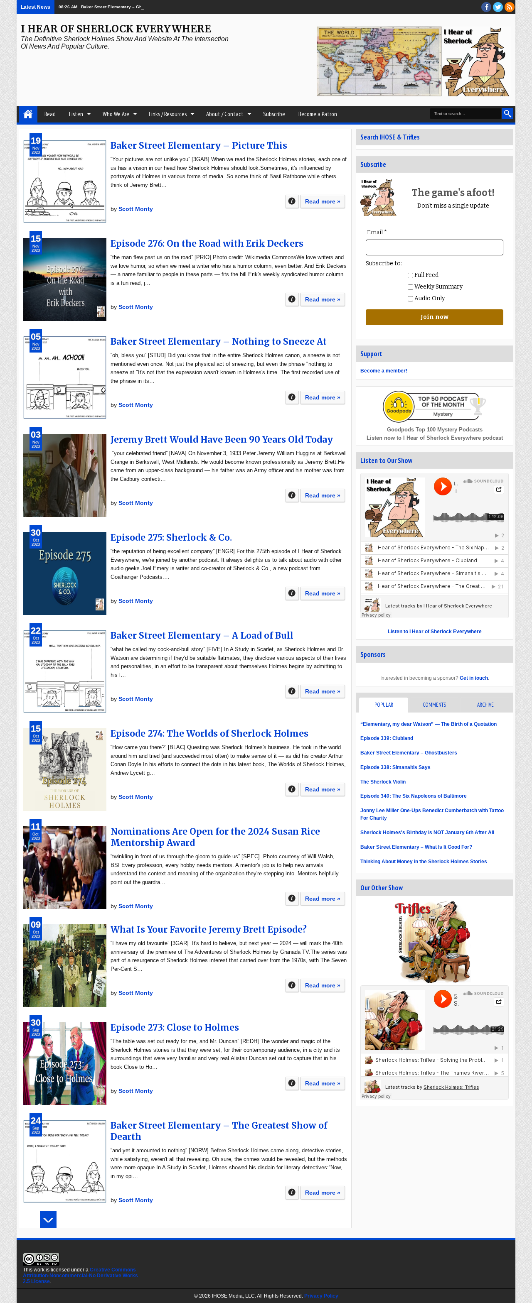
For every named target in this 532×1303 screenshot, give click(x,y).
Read (50, 114)
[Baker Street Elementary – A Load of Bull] (64, 671)
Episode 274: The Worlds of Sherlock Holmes (209, 733)
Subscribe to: (384, 263)
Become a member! (383, 371)
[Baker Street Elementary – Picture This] (64, 181)
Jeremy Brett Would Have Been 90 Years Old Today (222, 439)
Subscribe (274, 114)
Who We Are (116, 114)
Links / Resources (168, 114)
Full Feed (425, 275)
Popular (383, 704)
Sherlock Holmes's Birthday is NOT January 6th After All (427, 832)
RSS (510, 7)
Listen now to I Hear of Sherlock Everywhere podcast (435, 438)
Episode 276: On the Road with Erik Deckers (207, 243)
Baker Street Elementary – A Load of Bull (202, 635)
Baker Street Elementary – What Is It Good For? (416, 847)
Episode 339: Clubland (386, 738)
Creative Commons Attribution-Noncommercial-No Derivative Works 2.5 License (80, 1275)
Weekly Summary (438, 286)
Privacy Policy (321, 1296)
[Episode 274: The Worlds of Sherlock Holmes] (64, 769)
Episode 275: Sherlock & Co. (171, 537)
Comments (434, 704)
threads (498, 7)
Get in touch (474, 678)
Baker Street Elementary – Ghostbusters (122, 7)
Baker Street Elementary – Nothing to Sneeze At (219, 341)
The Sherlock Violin (383, 782)
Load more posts (48, 1219)
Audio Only (429, 298)
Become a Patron (317, 114)
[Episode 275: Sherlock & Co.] (64, 573)
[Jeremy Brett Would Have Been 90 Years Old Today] (64, 475)
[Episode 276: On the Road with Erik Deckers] (64, 279)
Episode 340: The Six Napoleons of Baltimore (413, 796)
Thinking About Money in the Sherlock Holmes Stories (423, 862)
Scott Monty (135, 209)
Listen (76, 114)
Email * (377, 232)
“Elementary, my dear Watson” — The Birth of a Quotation (428, 724)
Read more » (322, 201)
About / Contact (225, 114)
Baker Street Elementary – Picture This (199, 145)
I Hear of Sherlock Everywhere (116, 28)
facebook (486, 7)
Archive (485, 704)
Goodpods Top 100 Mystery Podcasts (435, 429)
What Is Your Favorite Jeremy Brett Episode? (209, 929)
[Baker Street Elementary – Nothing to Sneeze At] (64, 377)
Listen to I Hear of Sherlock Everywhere (435, 631)
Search (507, 113)
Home (28, 114)
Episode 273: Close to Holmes (175, 1027)
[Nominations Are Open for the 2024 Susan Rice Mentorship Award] (64, 867)
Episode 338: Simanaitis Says (395, 767)
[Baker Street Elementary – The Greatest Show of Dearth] (64, 1161)
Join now (434, 317)
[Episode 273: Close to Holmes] (64, 1063)
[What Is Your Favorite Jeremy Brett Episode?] (64, 965)
